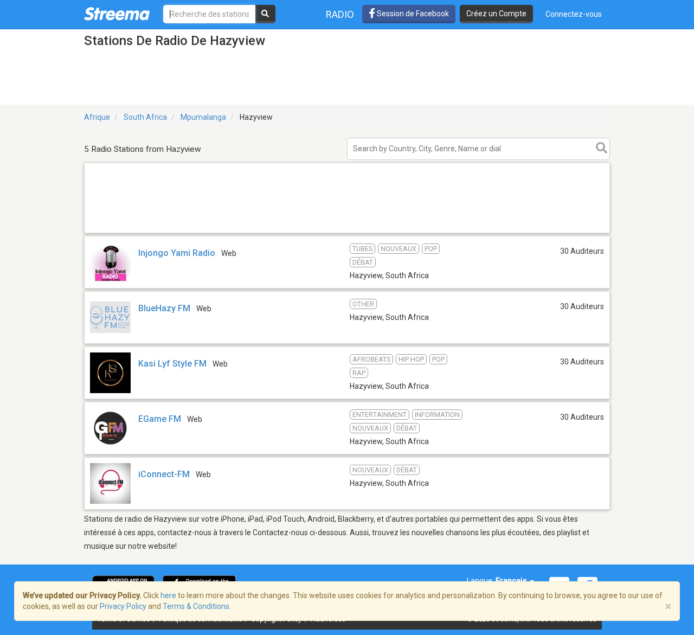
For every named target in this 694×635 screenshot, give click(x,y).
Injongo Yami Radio (176, 253)
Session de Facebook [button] (412, 13)
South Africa (145, 117)
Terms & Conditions (196, 606)
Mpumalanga (203, 117)
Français (512, 580)
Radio (340, 14)
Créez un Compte (496, 13)
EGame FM (159, 419)
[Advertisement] (347, 232)
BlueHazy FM (164, 308)
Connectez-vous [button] (573, 14)
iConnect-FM (164, 474)
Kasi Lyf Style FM (172, 363)
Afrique (97, 117)
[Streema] (117, 13)
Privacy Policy (123, 606)
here (168, 595)
